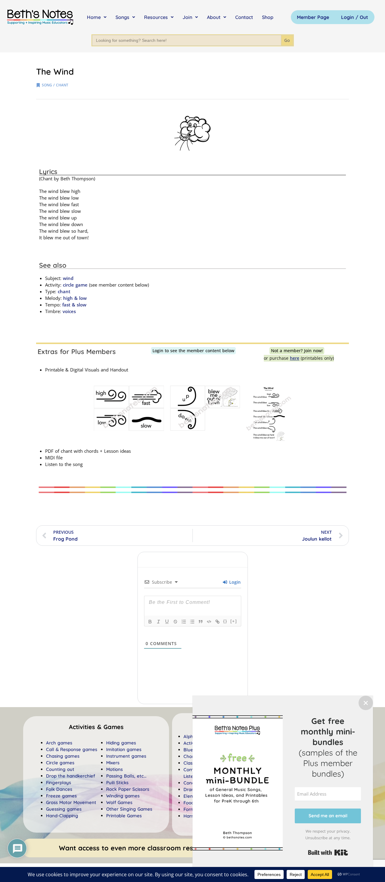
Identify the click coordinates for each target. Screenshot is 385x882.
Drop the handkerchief (70, 776)
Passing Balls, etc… (126, 776)
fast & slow (74, 305)
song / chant (55, 85)
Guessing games (64, 809)
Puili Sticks (117, 782)
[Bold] (150, 621)
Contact (244, 17)
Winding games (123, 796)
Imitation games (123, 749)
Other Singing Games (129, 809)
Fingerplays (58, 782)
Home (94, 17)
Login (234, 582)
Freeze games (61, 796)
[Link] (217, 621)
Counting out (60, 769)
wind (68, 278)
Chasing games (62, 756)
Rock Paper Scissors (127, 789)
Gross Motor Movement (71, 802)
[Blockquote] (200, 621)
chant (64, 291)
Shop (267, 17)
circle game (75, 285)
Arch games (59, 743)
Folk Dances (59, 789)
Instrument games (126, 756)
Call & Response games (71, 749)
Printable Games (124, 815)
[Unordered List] (192, 621)
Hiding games (121, 743)
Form (189, 809)
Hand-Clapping (62, 815)
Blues (189, 750)
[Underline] (167, 621)
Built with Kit (328, 852)
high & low (75, 298)
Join (187, 17)
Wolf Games (119, 802)
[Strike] (175, 621)
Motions (114, 769)
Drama (190, 789)
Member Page (313, 17)
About (213, 17)
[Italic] (158, 621)
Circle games (60, 763)
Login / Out (354, 17)
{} (225, 621)
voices (69, 311)
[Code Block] (209, 621)
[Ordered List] (184, 621)
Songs (122, 17)
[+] (233, 621)
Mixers (112, 763)
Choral (190, 756)
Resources (156, 17)
